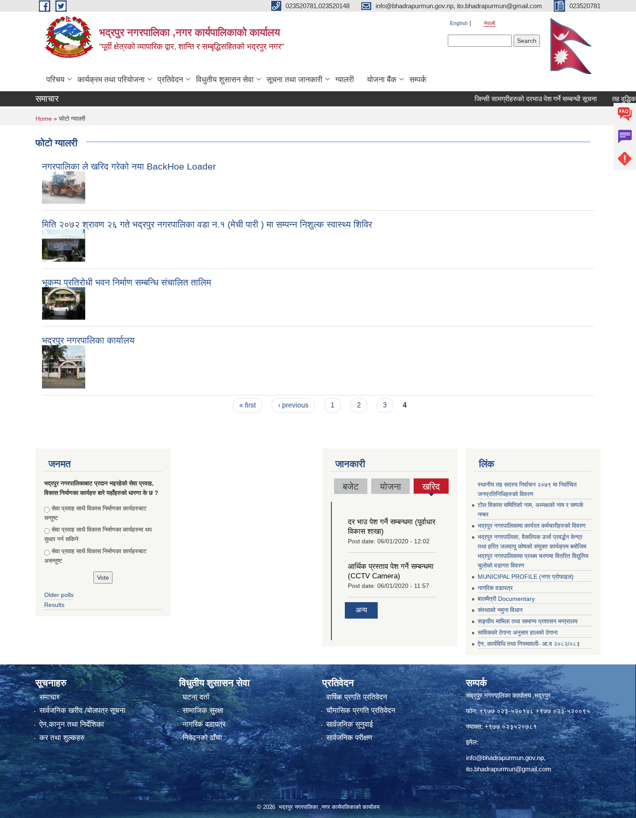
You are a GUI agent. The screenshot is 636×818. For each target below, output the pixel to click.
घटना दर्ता (196, 697)
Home (43, 118)
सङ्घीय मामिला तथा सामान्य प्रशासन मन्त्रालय (528, 621)
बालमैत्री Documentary (506, 598)
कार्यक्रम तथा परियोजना (111, 79)
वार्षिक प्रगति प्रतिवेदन (356, 697)
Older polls (59, 594)
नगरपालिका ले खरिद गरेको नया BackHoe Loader (129, 166)
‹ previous (293, 405)
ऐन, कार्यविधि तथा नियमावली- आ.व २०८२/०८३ (529, 643)
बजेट (351, 486)
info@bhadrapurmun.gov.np (505, 757)
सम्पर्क (417, 79)
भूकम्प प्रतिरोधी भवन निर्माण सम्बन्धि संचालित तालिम (126, 282)
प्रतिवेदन (170, 79)
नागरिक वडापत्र (495, 587)
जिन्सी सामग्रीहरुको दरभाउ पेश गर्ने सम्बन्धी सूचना (521, 99)
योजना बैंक (381, 79)
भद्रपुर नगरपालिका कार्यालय (88, 340)
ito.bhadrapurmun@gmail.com (508, 769)
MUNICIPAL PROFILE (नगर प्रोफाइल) (526, 576)
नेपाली (489, 23)
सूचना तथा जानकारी (294, 79)
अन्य (361, 610)
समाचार (49, 697)
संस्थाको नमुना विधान (500, 609)
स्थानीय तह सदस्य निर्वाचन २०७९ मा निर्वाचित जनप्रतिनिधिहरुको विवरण (527, 489)
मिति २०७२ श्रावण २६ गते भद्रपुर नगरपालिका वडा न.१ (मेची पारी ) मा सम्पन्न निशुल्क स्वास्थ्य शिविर (207, 224)
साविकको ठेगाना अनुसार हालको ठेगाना (518, 632)
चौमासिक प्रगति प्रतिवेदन (360, 710)
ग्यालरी (344, 79)
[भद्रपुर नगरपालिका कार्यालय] (63, 366)
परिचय (55, 79)
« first (247, 405)
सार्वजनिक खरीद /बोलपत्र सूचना (82, 710)
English (459, 23)
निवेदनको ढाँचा (202, 738)
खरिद (431, 487)
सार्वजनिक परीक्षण (349, 738)
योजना (390, 486)
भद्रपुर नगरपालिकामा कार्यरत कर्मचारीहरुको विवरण (532, 525)
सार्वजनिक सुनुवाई (349, 724)
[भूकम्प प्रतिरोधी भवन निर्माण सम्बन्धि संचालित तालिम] (63, 302)
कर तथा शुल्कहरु (62, 738)
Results (54, 604)
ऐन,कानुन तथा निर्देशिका (71, 724)
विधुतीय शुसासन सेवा (225, 79)
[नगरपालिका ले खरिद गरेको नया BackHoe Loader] (63, 186)
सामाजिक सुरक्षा (203, 710)
